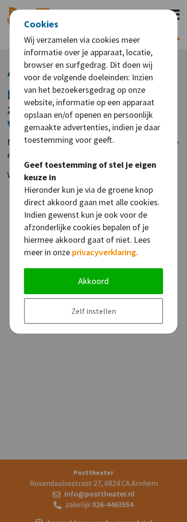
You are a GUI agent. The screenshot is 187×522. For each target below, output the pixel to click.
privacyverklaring (104, 252)
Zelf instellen (93, 311)
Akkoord (93, 280)
